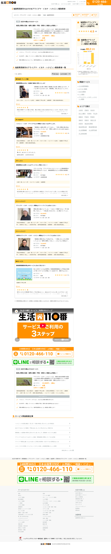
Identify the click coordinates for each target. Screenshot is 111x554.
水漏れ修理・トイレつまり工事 (25, 514)
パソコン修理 (21, 522)
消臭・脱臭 (45, 518)
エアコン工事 (46, 508)
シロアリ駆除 (21, 497)
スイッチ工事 (21, 510)
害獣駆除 (24, 458)
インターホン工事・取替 (48, 510)
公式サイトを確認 (38, 40)
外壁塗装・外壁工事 (23, 526)
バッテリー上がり (47, 516)
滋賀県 (52, 458)
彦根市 (87, 110)
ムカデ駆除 (45, 499)
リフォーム (45, 526)
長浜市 (92, 110)
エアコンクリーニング (23, 520)
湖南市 (81, 120)
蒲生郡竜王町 (83, 127)
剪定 (19, 493)
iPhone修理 (21, 531)
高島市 (87, 120)
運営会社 (77, 510)
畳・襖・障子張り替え (23, 516)
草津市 (89, 113)
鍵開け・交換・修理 (23, 512)
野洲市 (92, 117)
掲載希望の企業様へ (72, 1)
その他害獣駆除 (84, 86)
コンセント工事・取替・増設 (49, 507)
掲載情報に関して (79, 498)
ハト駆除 (81, 94)
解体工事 (45, 524)
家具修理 (45, 522)
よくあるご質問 (82, 1)
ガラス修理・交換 (47, 512)
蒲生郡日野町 (89, 124)
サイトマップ (78, 504)
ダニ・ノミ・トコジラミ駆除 (49, 497)
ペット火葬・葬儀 (47, 520)
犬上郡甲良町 (93, 130)
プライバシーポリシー (80, 506)
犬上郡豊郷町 (83, 130)
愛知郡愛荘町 (93, 127)
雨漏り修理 (45, 514)
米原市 (81, 124)
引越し (44, 529)
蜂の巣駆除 (20, 499)
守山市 (95, 113)
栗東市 (81, 117)
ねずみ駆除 (82, 92)
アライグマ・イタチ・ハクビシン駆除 (38, 458)
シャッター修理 (46, 495)
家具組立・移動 (21, 529)
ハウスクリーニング (23, 518)
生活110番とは (55, 4)
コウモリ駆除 (83, 89)
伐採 (44, 493)
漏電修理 (20, 507)
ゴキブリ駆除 (21, 501)
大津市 (81, 110)
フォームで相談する (65, 354)
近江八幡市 (82, 113)
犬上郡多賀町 (83, 134)
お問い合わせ (78, 502)
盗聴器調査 (45, 528)
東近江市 (93, 120)
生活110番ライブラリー (79, 4)
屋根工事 (20, 524)
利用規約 (77, 508)
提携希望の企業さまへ (80, 518)
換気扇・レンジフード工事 (24, 508)
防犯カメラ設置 (21, 528)
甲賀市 (87, 117)
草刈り (19, 495)
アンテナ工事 (46, 505)
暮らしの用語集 (79, 497)
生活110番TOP (16, 458)
